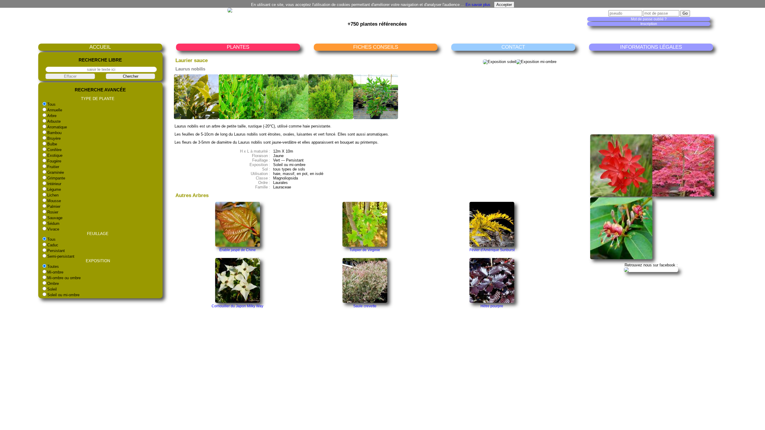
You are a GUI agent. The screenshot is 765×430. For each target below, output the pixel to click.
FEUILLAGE (97, 233)
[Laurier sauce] (196, 118)
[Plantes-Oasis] (651, 269)
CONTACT (513, 47)
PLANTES (238, 47)
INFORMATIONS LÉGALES (651, 47)
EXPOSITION (98, 261)
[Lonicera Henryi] (621, 258)
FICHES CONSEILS (375, 47)
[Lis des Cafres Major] (621, 195)
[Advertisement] (652, 92)
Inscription (648, 24)
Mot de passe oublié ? (649, 19)
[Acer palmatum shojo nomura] (683, 195)
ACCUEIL (100, 47)
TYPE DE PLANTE (97, 98)
